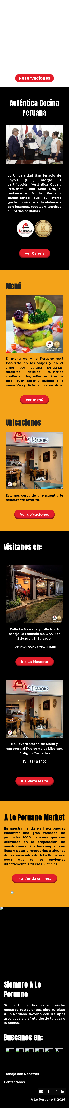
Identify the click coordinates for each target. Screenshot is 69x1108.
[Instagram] (55, 1091)
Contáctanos (14, 1082)
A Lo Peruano (42, 1099)
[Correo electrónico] (41, 1091)
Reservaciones (34, 78)
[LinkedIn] (62, 1091)
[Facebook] (48, 1091)
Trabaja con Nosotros (21, 1074)
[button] (63, 7)
